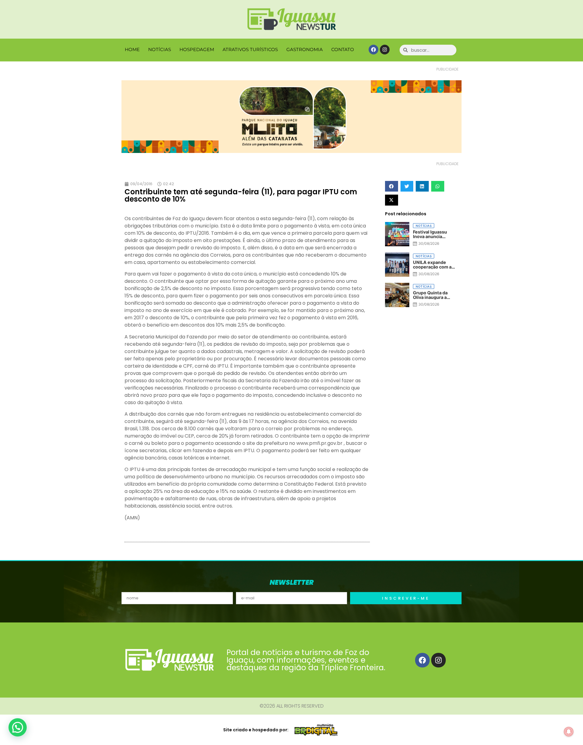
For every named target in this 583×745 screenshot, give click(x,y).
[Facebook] (373, 49)
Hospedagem (196, 49)
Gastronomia (304, 49)
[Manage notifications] (569, 731)
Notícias (159, 49)
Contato (342, 49)
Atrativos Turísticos (250, 49)
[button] (391, 186)
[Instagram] (385, 49)
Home (132, 49)
